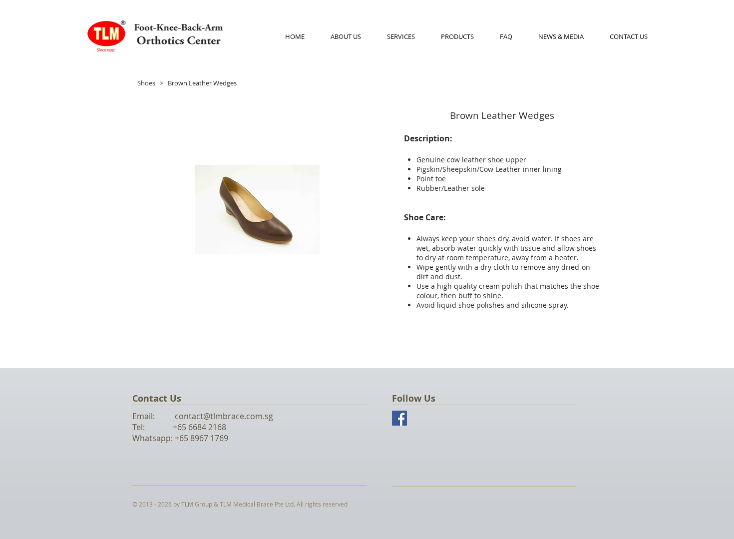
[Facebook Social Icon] (399, 418)
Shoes (146, 82)
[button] (457, 36)
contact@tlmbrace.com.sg (224, 416)
